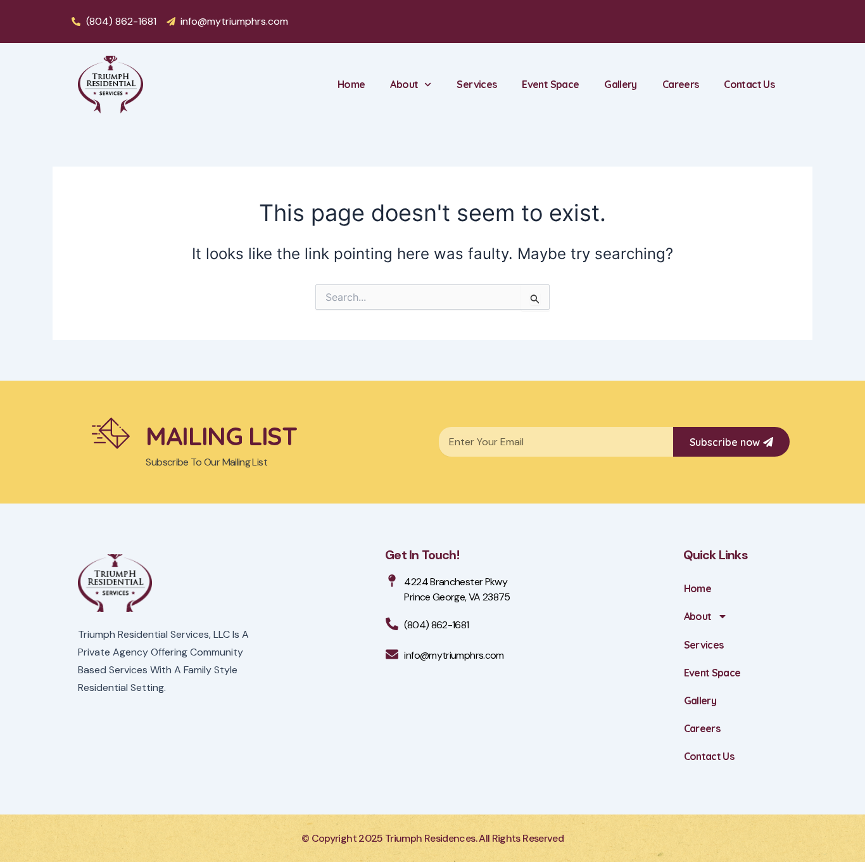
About (404, 84)
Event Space (550, 84)
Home (351, 84)
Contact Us (749, 84)
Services (476, 84)
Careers (680, 84)
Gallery (620, 84)
